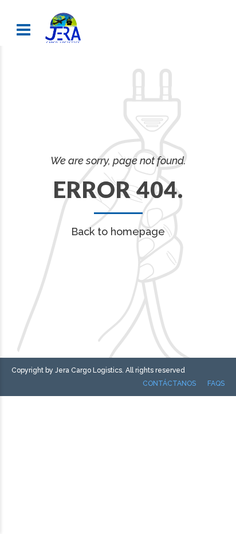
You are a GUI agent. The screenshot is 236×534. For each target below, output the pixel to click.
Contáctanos (169, 383)
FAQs (216, 383)
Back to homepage (118, 232)
